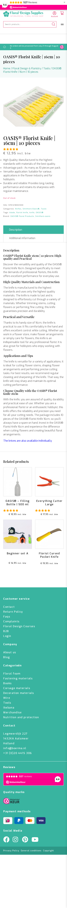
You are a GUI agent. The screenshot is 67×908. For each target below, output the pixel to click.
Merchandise (12, 712)
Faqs (6, 616)
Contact (9, 607)
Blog (6, 657)
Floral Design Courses (19, 626)
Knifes (18, 209)
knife (31, 212)
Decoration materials (18, 693)
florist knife (22, 212)
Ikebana (8, 707)
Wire (6, 698)
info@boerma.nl (14, 748)
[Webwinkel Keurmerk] (11, 802)
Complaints (11, 621)
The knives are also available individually (27, 440)
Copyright (48, 850)
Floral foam (11, 673)
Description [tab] (15, 229)
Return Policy (13, 611)
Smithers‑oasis (42, 216)
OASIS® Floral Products (22, 216)
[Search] (53, 24)
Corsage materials (16, 688)
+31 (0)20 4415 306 (17, 753)
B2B (6, 631)
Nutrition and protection (21, 717)
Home (6, 68)
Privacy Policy (11, 850)
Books (7, 683)
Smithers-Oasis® (31, 209)
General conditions (31, 850)
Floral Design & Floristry (27, 68)
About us (9, 652)
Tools (46, 68)
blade (12, 212)
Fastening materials (18, 678)
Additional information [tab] (22, 238)
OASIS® (39, 212)
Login (7, 636)
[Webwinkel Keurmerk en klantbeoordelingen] (62, 47)
